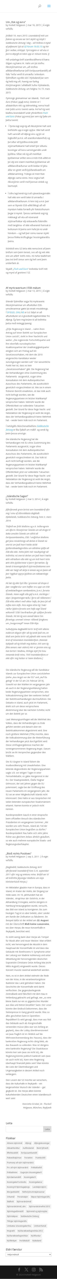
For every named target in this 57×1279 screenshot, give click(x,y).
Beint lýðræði (42, 1148)
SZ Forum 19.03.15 (33, 46)
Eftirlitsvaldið (12, 1152)
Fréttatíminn (12, 1172)
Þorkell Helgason (17, 25)
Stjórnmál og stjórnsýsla (36, 1211)
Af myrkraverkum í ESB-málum (23, 288)
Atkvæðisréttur (13, 1148)
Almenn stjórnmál (14, 1143)
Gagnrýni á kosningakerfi (31, 1172)
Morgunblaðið (13, 1192)
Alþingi (28, 1143)
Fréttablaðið (36, 1167)
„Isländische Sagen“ (17, 496)
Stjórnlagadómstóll (15, 1211)
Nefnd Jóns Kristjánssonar (33, 1192)
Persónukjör (22, 1196)
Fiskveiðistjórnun (14, 1157)
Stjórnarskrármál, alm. (16, 1206)
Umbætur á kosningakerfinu (19, 1226)
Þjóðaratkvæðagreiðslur (17, 1235)
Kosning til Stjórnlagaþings (18, 1187)
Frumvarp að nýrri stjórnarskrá (20, 1162)
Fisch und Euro (21, 268)
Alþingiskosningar (42, 1143)
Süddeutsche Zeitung (30, 1216)
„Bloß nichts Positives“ (18, 853)
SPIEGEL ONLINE (15, 312)
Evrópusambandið (29, 1152)
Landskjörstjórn (39, 1187)
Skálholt (10, 1201)
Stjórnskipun (12, 1216)
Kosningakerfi (30, 1177)
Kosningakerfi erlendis (16, 1182)
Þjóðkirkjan (12, 1240)
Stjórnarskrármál (24, 1201)
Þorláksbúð (24, 1240)
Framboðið (40, 1157)
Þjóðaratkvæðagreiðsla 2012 (30, 1230)
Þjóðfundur (36, 1235)
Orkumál (10, 1196)
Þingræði (11, 1230)
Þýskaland (37, 1240)
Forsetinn (28, 1157)
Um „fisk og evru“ (16, 22)
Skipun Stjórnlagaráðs (40, 1196)
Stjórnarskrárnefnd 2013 (39, 1206)
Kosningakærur (35, 1182)
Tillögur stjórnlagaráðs (17, 1221)
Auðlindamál (28, 1148)
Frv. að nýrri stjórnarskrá (17, 1167)
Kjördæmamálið (14, 1177)
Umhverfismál (40, 1226)
